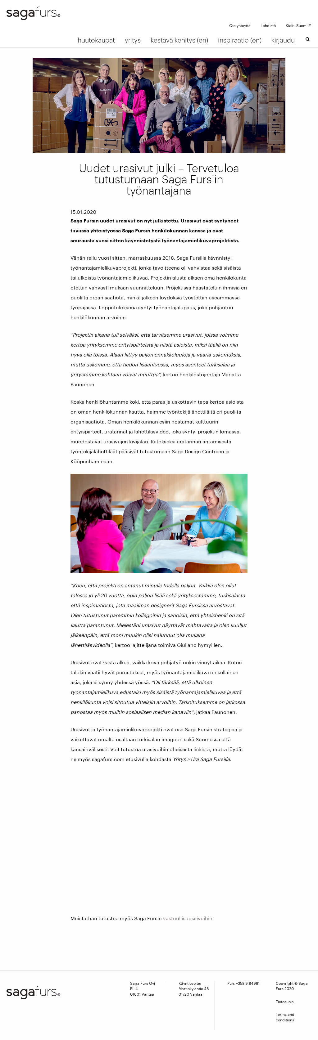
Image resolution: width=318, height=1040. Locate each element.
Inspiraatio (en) (239, 40)
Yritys (133, 40)
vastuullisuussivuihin (187, 918)
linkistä (201, 749)
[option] (159, 105)
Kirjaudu (283, 40)
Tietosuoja (285, 1001)
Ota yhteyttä (240, 25)
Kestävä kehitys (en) (179, 40)
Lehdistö (268, 25)
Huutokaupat (96, 40)
